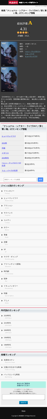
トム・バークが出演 (9, 170)
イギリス (5, 153)
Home (23, 411)
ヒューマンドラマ (31, 56)
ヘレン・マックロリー (32, 51)
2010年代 (5, 158)
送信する (23, 402)
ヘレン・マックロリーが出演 (11, 164)
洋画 (3, 148)
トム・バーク (29, 54)
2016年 (4, 143)
